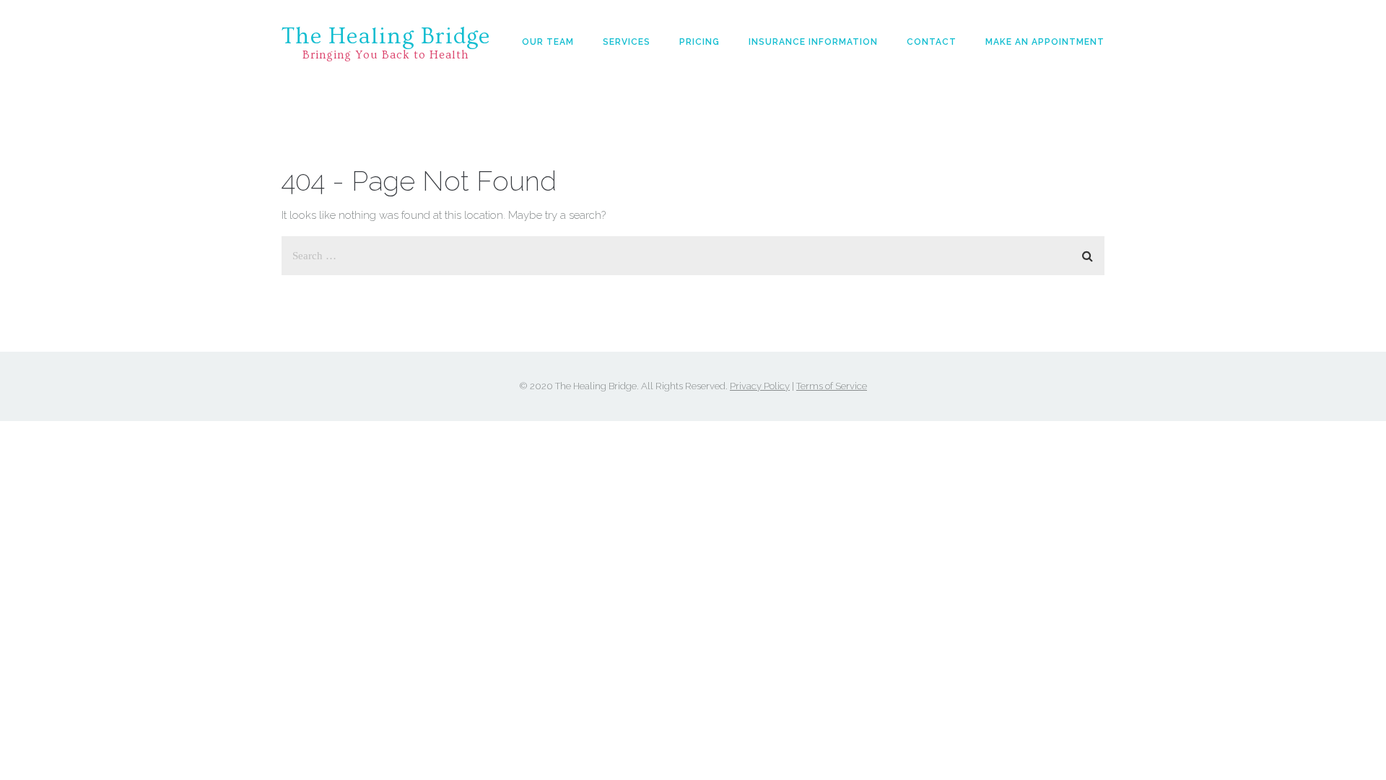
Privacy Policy (760, 386)
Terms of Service (831, 386)
